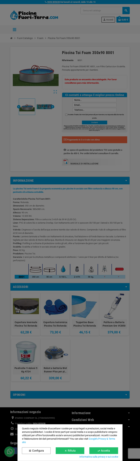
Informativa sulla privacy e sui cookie (98, 456)
